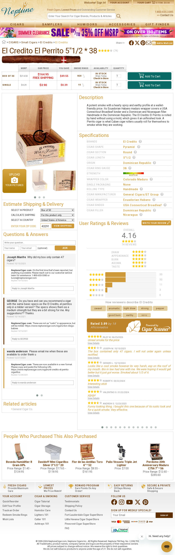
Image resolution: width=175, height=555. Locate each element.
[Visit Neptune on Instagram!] (122, 503)
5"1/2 (127, 157)
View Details (93, 343)
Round (127, 152)
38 (125, 168)
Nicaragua (130, 214)
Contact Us (166, 15)
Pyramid (129, 147)
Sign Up (164, 515)
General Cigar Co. (22, 409)
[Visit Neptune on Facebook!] (114, 503)
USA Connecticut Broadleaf (142, 205)
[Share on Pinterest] (143, 42)
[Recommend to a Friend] (149, 42)
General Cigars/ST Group (141, 194)
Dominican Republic (137, 163)
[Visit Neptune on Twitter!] (138, 503)
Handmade (130, 189)
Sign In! (101, 2)
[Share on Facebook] (132, 42)
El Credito (130, 141)
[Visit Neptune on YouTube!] (129, 503)
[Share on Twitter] (137, 42)
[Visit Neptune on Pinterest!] (146, 503)
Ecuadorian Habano (137, 199)
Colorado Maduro (135, 179)
